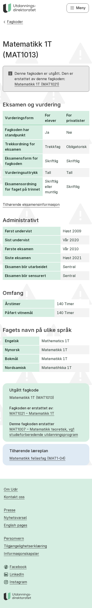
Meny (81, 8)
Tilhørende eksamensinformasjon (31, 204)
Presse (9, 510)
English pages (15, 525)
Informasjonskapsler (21, 553)
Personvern (14, 538)
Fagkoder (15, 21)
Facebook (18, 566)
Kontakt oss (14, 497)
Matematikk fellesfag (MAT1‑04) (37, 458)
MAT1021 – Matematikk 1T (31, 413)
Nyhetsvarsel (15, 517)
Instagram (18, 582)
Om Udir (11, 489)
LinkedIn (17, 574)
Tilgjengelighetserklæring (25, 546)
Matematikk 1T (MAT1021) (37, 84)
